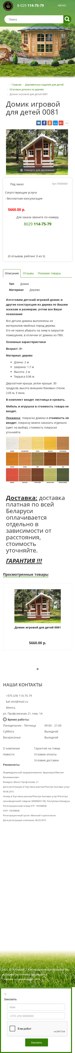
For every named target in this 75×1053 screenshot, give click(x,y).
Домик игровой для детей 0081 (38, 627)
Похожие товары (49, 273)
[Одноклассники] (49, 123)
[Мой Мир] (55, 123)
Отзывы (28, 273)
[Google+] (61, 123)
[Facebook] (44, 123)
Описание (12, 273)
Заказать (36, 1042)
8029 (37, 223)
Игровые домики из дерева (27, 89)
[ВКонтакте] (38, 123)
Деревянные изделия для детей (44, 84)
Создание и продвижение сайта (21, 979)
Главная (16, 84)
